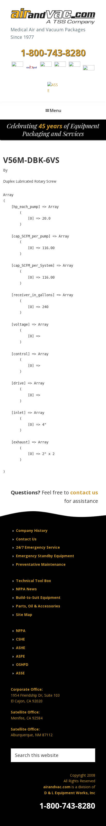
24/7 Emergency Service (38, 547)
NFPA (20, 630)
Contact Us (26, 539)
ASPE (20, 656)
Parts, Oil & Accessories (38, 606)
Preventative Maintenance (41, 564)
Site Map (24, 614)
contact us (84, 492)
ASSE (20, 673)
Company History (32, 530)
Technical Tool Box (33, 580)
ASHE (20, 647)
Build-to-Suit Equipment (38, 597)
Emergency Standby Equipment (45, 555)
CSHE (20, 639)
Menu (55, 110)
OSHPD (22, 664)
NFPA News (26, 588)
